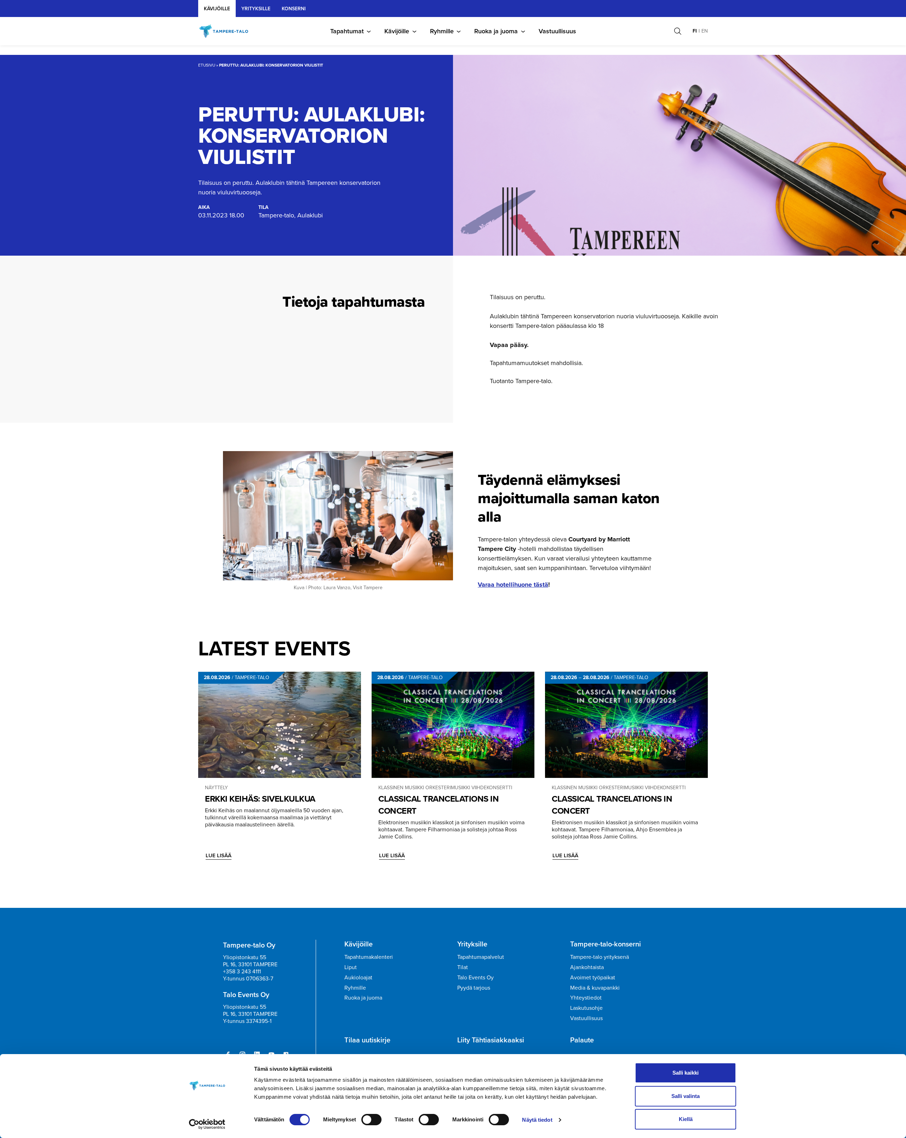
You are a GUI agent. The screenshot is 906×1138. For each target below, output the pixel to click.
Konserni (294, 8)
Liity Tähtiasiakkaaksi (490, 1040)
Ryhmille (442, 31)
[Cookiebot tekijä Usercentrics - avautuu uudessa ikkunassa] (207, 1124)
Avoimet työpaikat (592, 977)
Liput (350, 967)
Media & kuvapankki (595, 988)
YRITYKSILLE (255, 8)
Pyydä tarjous (473, 988)
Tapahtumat (347, 31)
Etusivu (206, 65)
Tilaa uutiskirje (367, 1040)
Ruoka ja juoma (496, 31)
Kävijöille (217, 8)
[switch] (371, 1119)
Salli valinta (685, 1096)
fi (695, 31)
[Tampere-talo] (227, 31)
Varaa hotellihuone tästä (513, 584)
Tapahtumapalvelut (480, 957)
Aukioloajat (358, 977)
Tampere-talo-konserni (605, 944)
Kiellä (686, 1119)
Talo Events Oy (475, 977)
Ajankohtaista (587, 967)
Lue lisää (218, 855)
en (704, 31)
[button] (678, 31)
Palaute (582, 1040)
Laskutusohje (586, 1008)
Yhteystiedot (586, 998)
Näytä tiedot (537, 1120)
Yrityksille (472, 944)
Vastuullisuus (557, 31)
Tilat (462, 967)
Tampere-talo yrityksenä (599, 957)
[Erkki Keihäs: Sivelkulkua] (279, 725)
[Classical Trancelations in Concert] (453, 725)
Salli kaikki (685, 1073)
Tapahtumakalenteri (368, 957)
